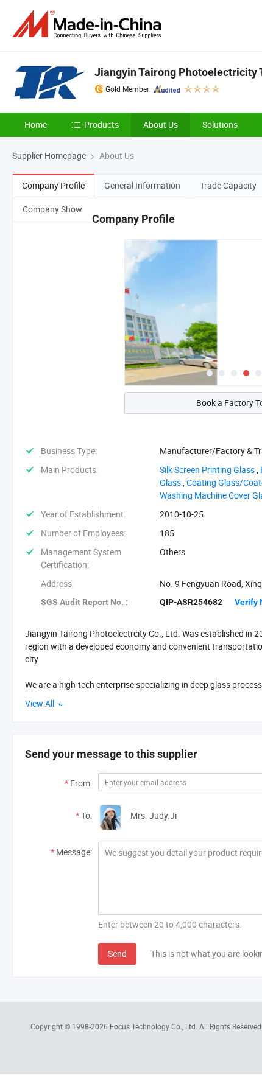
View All (40, 703)
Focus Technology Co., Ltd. (154, 1026)
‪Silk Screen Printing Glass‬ (207, 469)
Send (117, 953)
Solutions (220, 124)
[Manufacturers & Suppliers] (89, 24)
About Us (160, 124)
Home (35, 124)
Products (101, 124)
